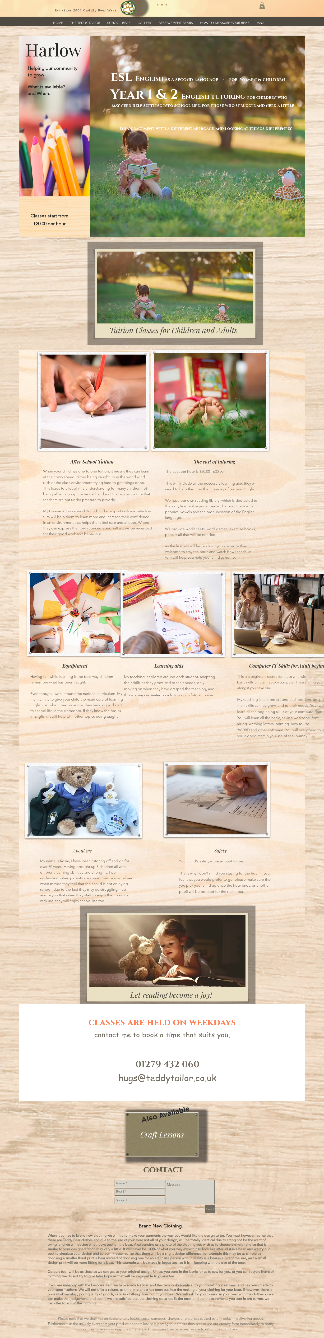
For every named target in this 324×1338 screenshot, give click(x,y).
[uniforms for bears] (157, 4)
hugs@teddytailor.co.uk (167, 1077)
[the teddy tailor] (162, 4)
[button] (262, 5)
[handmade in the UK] (166, 4)
